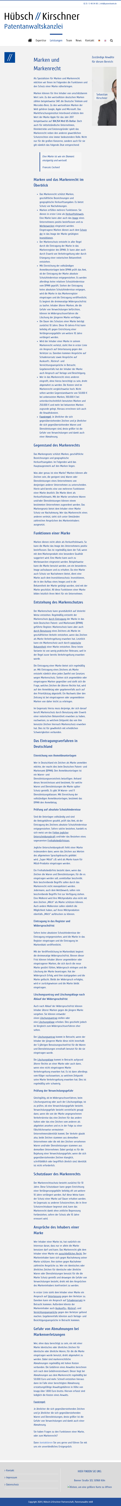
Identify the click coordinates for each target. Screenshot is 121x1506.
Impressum (11, 1477)
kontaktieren (46, 1442)
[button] (111, 40)
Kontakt (10, 1470)
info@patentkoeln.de (108, 3)
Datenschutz (12, 1484)
